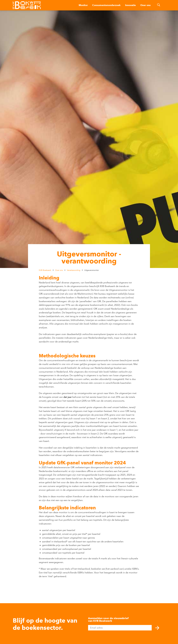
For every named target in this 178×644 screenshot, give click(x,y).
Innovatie (130, 5)
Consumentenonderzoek (106, 5)
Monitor (83, 5)
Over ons (145, 5)
